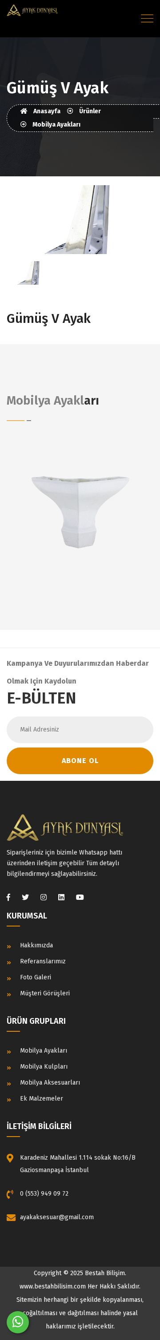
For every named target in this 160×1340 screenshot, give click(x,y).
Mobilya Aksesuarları (50, 1082)
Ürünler (89, 111)
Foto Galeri (35, 977)
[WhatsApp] (18, 1322)
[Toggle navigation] (147, 18)
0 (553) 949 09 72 (44, 1193)
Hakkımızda (36, 945)
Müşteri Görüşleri (45, 993)
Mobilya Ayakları (55, 124)
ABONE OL (80, 760)
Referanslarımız (43, 961)
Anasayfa (46, 111)
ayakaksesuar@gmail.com (57, 1217)
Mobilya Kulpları (44, 1066)
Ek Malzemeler (41, 1098)
